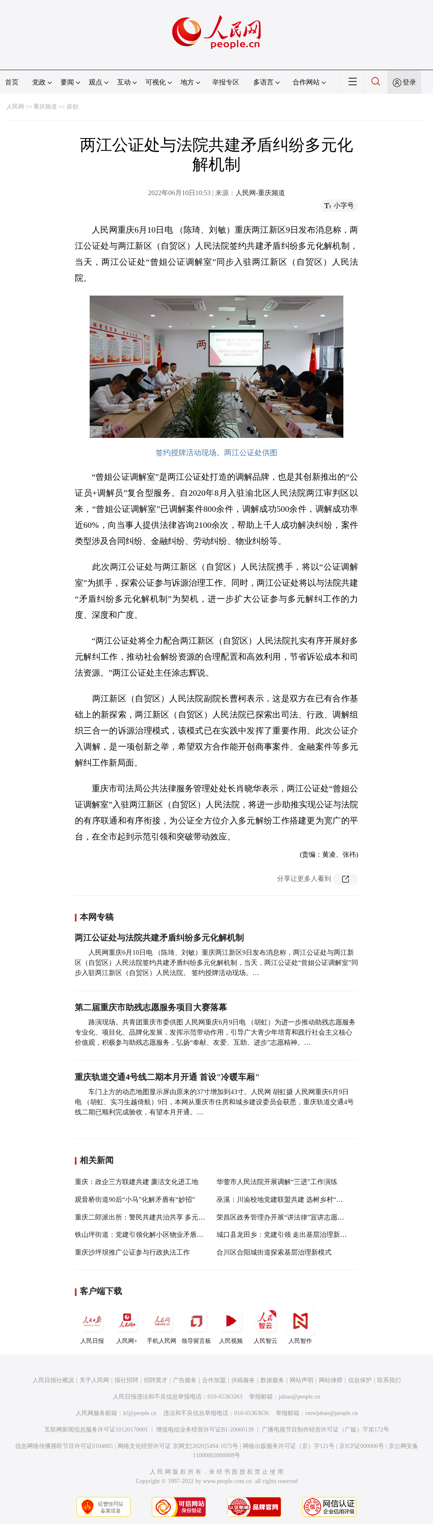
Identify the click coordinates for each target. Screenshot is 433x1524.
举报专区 (225, 82)
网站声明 (301, 1380)
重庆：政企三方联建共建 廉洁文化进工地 (136, 1181)
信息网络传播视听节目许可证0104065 (64, 1446)
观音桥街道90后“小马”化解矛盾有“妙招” (135, 1199)
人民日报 (92, 1341)
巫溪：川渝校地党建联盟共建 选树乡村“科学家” (287, 1199)
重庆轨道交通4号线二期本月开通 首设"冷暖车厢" (167, 1076)
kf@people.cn (139, 1413)
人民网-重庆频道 (260, 192)
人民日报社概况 (53, 1380)
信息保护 (360, 1380)
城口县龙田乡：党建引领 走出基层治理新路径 (285, 1234)
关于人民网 (94, 1380)
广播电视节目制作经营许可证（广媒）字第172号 (325, 1429)
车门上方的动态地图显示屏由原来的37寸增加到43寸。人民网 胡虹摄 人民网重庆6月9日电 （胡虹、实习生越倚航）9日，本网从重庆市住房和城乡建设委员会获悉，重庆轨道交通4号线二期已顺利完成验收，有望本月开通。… (214, 1102)
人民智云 (265, 1341)
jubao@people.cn (299, 1397)
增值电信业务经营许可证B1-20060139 (205, 1429)
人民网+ (126, 1341)
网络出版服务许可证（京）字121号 (288, 1446)
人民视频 (231, 1341)
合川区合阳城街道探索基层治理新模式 (274, 1252)
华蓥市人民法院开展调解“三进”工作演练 (276, 1181)
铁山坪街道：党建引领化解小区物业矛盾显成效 (146, 1234)
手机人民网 (161, 1341)
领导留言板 (196, 1341)
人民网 (15, 106)
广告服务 (185, 1380)
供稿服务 (243, 1380)
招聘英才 (155, 1380)
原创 (72, 106)
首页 (12, 82)
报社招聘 (126, 1380)
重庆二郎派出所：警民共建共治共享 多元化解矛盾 (150, 1217)
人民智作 (300, 1341)
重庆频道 (45, 106)
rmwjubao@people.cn (331, 1413)
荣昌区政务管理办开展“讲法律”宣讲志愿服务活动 (290, 1217)
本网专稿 (97, 916)
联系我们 (389, 1380)
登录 (409, 82)
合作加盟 (214, 1380)
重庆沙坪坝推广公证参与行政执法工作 (132, 1252)
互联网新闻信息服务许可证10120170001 (96, 1429)
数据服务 (272, 1380)
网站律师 (331, 1380)
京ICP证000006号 (361, 1446)
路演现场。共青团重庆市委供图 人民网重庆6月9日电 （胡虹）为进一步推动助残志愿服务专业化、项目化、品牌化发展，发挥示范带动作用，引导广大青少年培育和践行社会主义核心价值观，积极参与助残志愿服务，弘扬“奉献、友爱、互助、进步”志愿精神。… (215, 1032)
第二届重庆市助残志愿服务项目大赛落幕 (151, 1007)
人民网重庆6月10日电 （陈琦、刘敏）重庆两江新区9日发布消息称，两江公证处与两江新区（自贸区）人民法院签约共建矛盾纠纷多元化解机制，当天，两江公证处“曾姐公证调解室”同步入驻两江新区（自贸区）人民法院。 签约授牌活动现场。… (216, 962)
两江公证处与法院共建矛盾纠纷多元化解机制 (159, 937)
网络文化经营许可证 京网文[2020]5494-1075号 (178, 1446)
